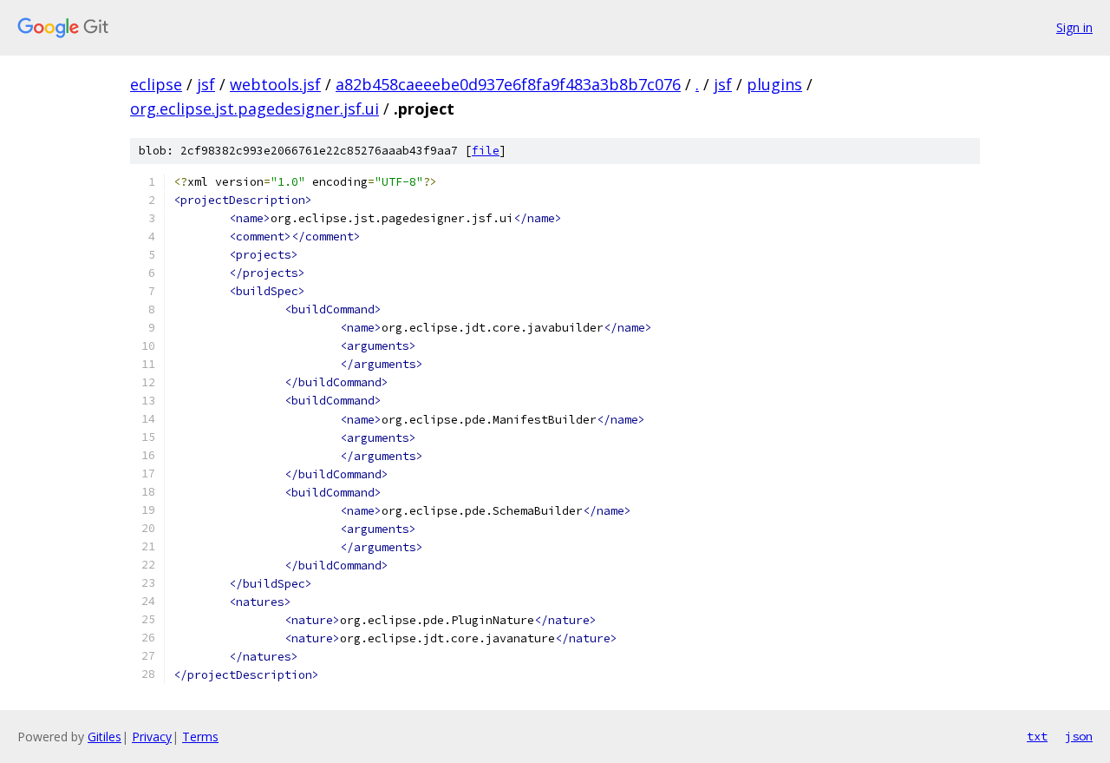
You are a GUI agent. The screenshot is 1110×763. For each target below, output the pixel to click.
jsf (206, 84)
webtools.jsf (275, 84)
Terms (200, 736)
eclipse (156, 84)
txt (1037, 736)
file (486, 150)
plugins (774, 84)
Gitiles (104, 736)
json (1079, 736)
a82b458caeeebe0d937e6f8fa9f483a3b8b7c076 (508, 84)
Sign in (1074, 27)
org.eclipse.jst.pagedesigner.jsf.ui (254, 108)
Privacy (152, 736)
